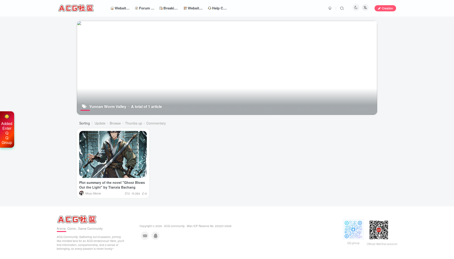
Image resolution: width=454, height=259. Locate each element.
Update (100, 123)
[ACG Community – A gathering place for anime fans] (77, 218)
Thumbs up (133, 123)
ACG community (174, 226)
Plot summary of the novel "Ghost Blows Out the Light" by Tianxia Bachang (112, 185)
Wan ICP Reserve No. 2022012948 (209, 226)
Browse (115, 123)
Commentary (156, 123)
